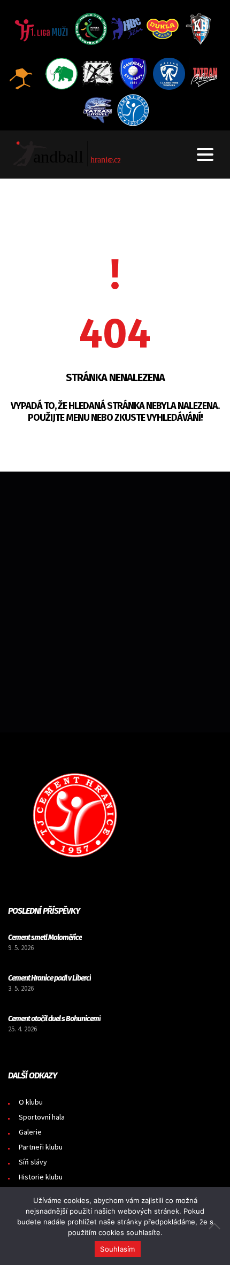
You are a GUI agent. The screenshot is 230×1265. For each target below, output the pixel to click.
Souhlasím (117, 1249)
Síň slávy (33, 1162)
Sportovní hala (42, 1117)
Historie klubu (41, 1177)
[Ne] (216, 1226)
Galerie (30, 1132)
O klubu (31, 1102)
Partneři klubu (41, 1147)
